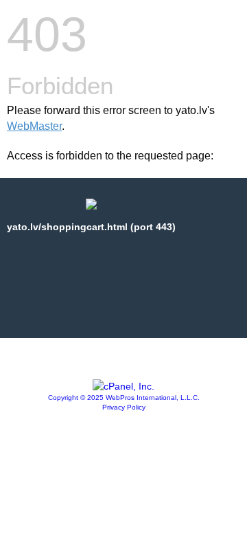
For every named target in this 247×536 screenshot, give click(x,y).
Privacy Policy (123, 407)
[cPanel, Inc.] (123, 386)
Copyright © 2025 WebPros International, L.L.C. (124, 397)
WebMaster (34, 126)
